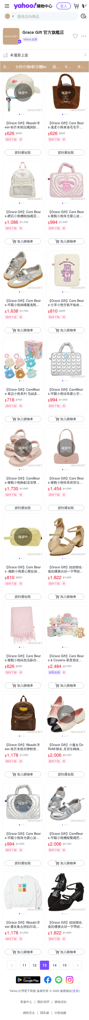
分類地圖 (60, 1012)
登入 (63, 5)
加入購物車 (25, 241)
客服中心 (26, 1001)
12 (34, 965)
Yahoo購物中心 (33, 6)
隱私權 (44, 1012)
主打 (6, 66)
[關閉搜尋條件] (13, 16)
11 (24, 965)
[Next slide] (40, 92)
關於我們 (43, 1001)
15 (65, 965)
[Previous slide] (6, 92)
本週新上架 (19, 55)
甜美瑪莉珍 (57, 66)
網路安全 (29, 1012)
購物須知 (60, 1001)
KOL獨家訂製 (70, 66)
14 (54, 965)
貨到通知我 (23, 152)
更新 (76, 990)
